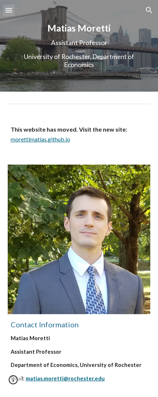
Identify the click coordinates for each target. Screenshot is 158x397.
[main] (79, 46)
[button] (9, 10)
